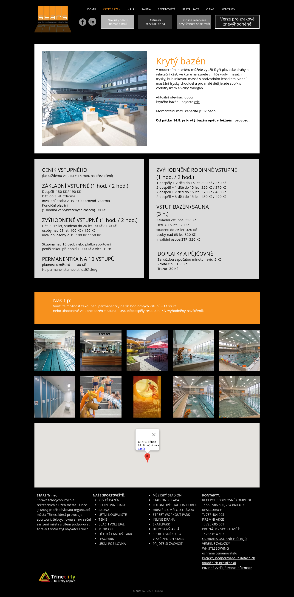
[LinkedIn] (92, 22)
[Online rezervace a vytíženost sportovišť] (194, 22)
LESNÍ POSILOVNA (112, 543)
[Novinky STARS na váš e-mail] (117, 22)
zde (197, 101)
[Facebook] (82, 22)
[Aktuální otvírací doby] (155, 22)
